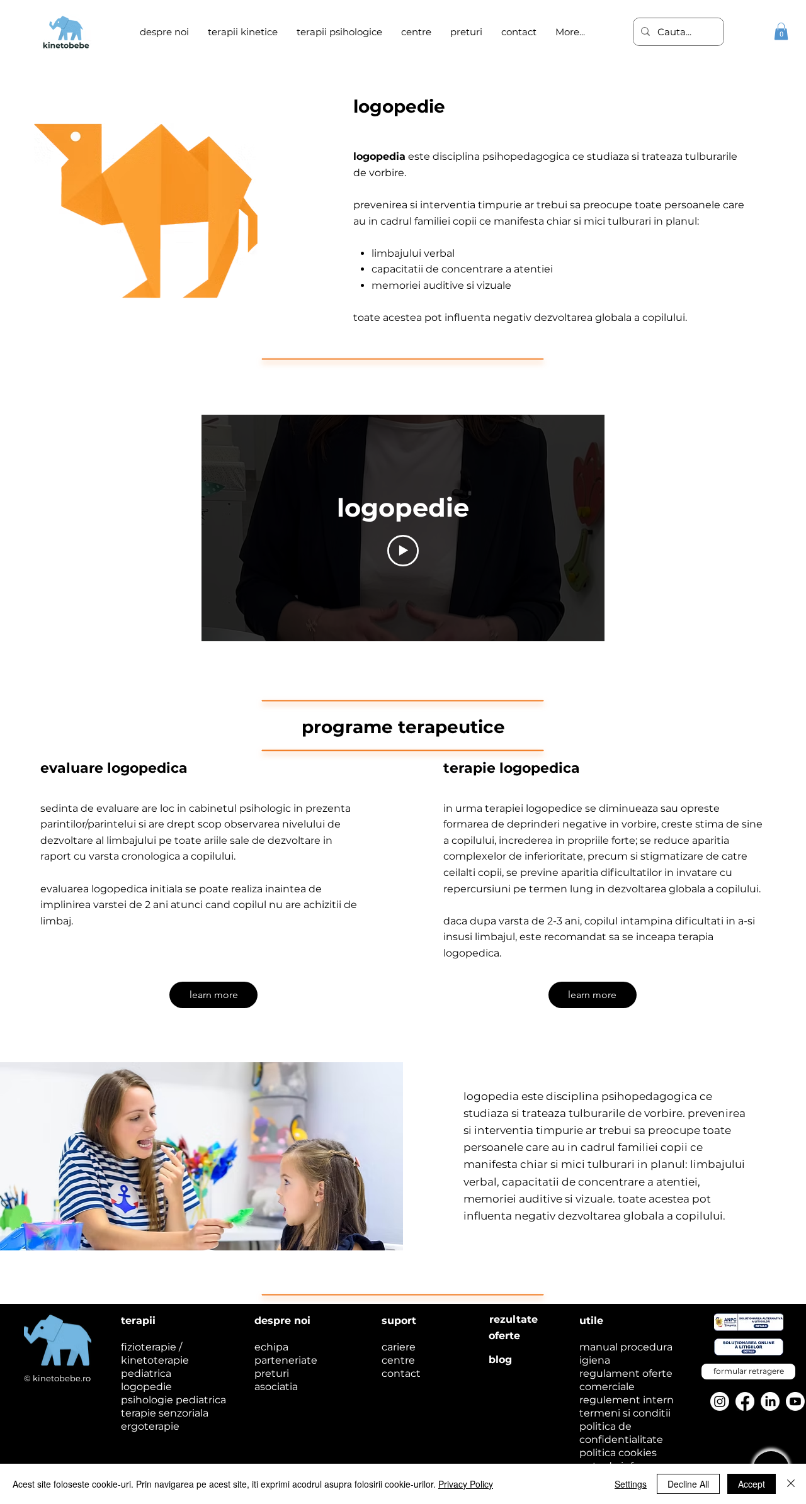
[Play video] (403, 550)
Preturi (271, 1373)
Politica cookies (618, 1453)
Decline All (688, 1484)
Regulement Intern (626, 1400)
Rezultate (513, 1319)
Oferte (504, 1336)
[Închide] (790, 1484)
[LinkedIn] (770, 1401)
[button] (339, 32)
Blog (500, 1360)
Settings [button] (631, 1484)
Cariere (399, 1347)
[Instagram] (719, 1401)
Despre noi (282, 1321)
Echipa (271, 1347)
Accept (751, 1484)
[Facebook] (744, 1401)
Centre (398, 1360)
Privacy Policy (465, 1484)
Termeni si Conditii (625, 1413)
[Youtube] (795, 1401)
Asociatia (276, 1387)
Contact (401, 1373)
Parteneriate (285, 1360)
